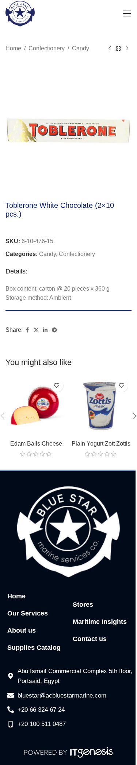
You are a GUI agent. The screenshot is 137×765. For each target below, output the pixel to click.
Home (13, 48)
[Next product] (127, 48)
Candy (80, 48)
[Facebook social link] (27, 330)
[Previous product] (109, 48)
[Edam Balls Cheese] (36, 406)
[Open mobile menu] (127, 14)
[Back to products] (118, 48)
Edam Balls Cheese (36, 443)
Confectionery (46, 48)
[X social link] (36, 330)
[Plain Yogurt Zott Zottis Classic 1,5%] (101, 406)
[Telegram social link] (54, 330)
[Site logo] (20, 13)
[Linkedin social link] (45, 330)
